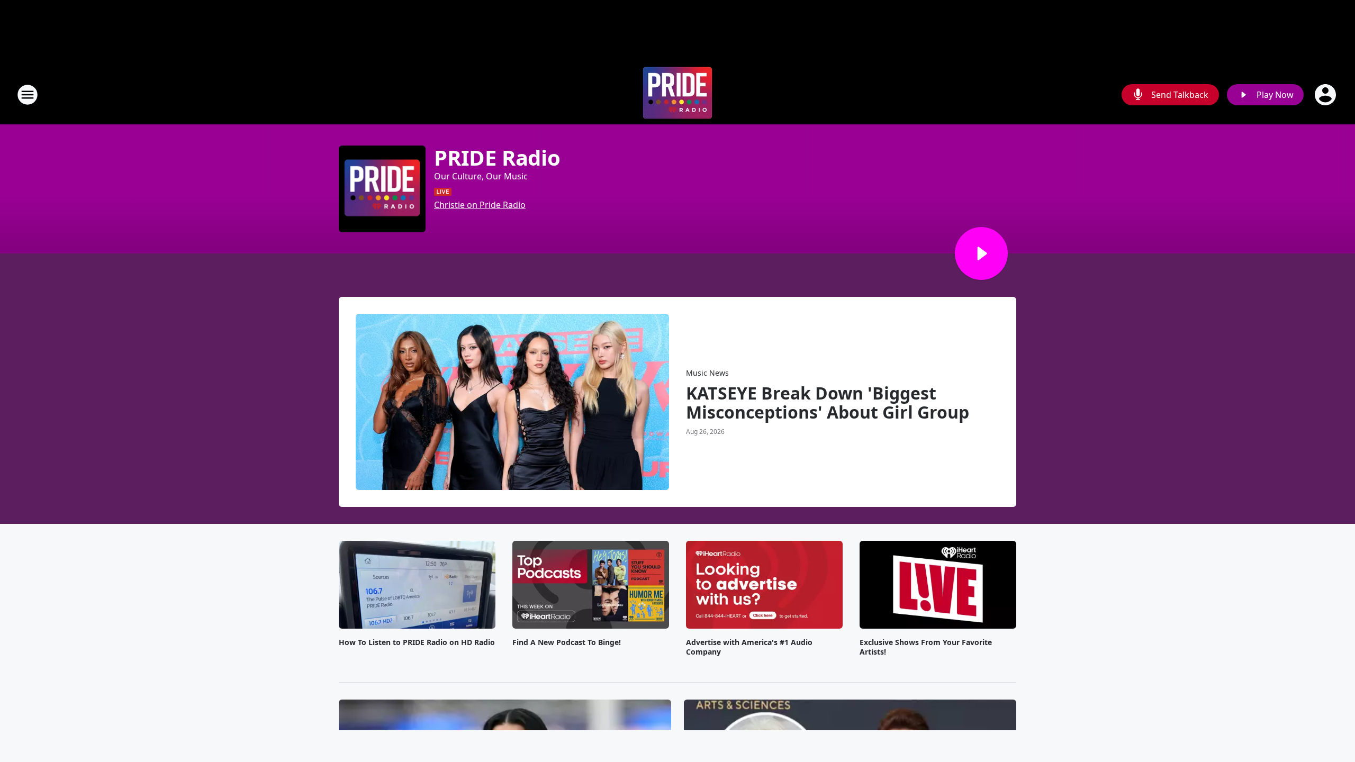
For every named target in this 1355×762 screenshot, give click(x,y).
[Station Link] (677, 94)
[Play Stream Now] (981, 253)
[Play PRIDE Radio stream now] (382, 189)
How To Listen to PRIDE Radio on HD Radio (417, 642)
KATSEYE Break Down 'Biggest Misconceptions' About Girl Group (827, 403)
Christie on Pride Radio (480, 205)
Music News (707, 373)
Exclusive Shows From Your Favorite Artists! (926, 647)
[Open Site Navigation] (27, 94)
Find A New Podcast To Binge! (566, 642)
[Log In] (1326, 94)
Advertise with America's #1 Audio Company (749, 647)
